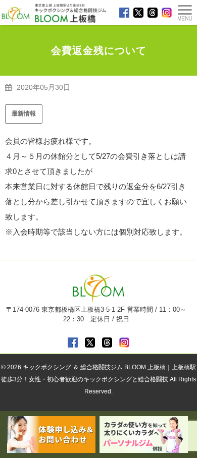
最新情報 (24, 113)
